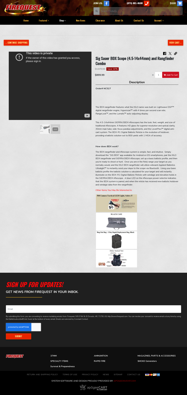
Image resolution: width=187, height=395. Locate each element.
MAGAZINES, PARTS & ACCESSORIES (157, 355)
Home (25, 20)
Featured (43, 20)
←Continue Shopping (16, 42)
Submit (18, 336)
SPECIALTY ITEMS (59, 361)
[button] (11, 87)
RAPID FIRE (99, 361)
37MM (53, 355)
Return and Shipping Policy (42, 374)
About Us (119, 20)
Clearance (100, 20)
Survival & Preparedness (62, 366)
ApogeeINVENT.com (125, 380)
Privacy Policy (90, 374)
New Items (80, 20)
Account (158, 20)
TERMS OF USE (70, 374)
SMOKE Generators (147, 361)
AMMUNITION (101, 355)
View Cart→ (175, 42)
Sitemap (118, 374)
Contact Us (139, 20)
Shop (61, 20)
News (106, 374)
